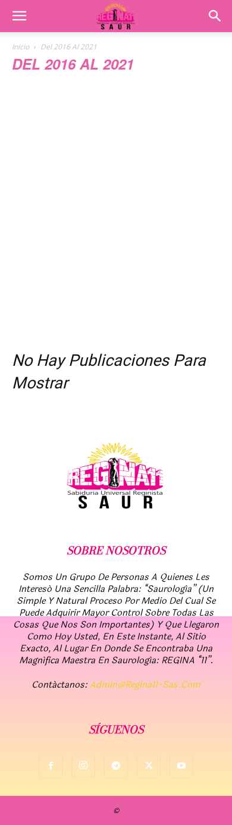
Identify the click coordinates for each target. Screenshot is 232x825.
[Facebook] (50, 766)
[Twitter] (149, 766)
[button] (19, 16)
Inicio (20, 47)
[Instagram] (83, 765)
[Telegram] (116, 766)
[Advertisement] (116, 215)
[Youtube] (181, 766)
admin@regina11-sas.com (145, 685)
